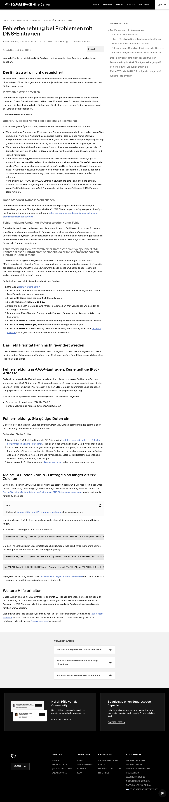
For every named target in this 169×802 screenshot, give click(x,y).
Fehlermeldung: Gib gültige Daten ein (129, 66)
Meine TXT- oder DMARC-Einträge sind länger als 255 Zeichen (136, 71)
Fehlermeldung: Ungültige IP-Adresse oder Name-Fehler (138, 48)
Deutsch (18, 766)
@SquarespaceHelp (62, 769)
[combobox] (95, 49)
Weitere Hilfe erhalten (121, 75)
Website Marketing (135, 777)
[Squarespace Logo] (13, 755)
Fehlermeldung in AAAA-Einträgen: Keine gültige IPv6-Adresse (136, 62)
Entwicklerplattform (109, 769)
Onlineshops (132, 773)
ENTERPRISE (103, 773)
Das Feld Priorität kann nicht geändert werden (133, 57)
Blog (79, 773)
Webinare (81, 769)
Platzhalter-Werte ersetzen (125, 34)
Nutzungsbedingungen (138, 781)
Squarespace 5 (59, 773)
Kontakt (56, 761)
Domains (36, 20)
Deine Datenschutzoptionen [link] (143, 789)
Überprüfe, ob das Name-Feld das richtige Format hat (138, 39)
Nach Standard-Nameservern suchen (130, 43)
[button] (162, 793)
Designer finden (85, 765)
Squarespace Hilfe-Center (16, 20)
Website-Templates (135, 761)
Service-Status (59, 765)
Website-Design (134, 765)
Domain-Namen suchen (138, 769)
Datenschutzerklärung (138, 785)
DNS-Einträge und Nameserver (58, 20)
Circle (101, 765)
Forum (80, 761)
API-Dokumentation (108, 761)
